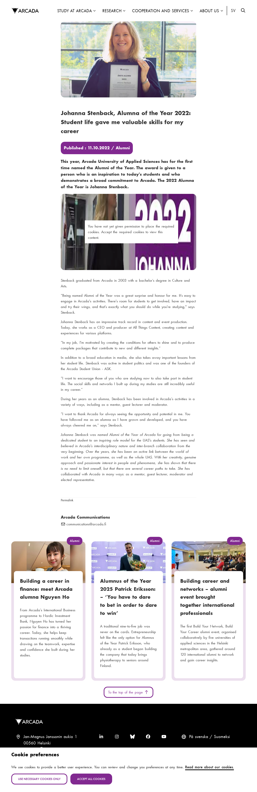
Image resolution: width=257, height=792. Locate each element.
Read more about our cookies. (209, 767)
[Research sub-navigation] (124, 11)
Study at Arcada (74, 11)
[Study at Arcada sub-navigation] (94, 11)
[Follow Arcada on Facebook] (148, 737)
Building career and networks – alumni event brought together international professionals (207, 597)
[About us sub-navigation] (222, 11)
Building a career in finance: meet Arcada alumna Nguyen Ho (46, 588)
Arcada (25, 11)
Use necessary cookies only (39, 779)
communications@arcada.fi (86, 524)
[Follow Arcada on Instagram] (116, 737)
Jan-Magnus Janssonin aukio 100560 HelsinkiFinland (50, 743)
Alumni (123, 148)
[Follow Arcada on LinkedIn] (101, 737)
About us (209, 11)
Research (112, 11)
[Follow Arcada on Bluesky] (132, 737)
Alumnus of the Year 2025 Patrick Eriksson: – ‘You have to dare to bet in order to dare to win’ (128, 597)
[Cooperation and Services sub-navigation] (192, 11)
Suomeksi (222, 736)
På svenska (233, 11)
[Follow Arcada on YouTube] (164, 737)
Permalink (67, 500)
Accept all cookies (91, 779)
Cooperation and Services (160, 11)
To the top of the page (126, 692)
